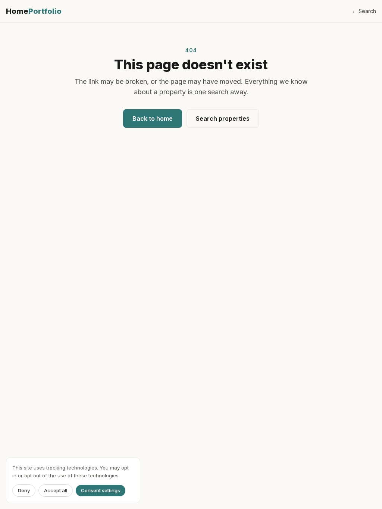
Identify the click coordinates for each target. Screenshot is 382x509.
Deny (24, 490)
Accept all (55, 490)
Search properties (223, 118)
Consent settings (100, 490)
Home (34, 11)
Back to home (152, 118)
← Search (364, 11)
